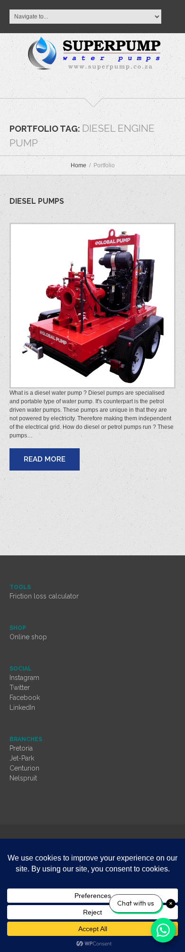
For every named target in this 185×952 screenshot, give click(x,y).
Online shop (28, 637)
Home (78, 165)
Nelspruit (23, 778)
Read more (44, 459)
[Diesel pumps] (92, 305)
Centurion (24, 768)
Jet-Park (21, 758)
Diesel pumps (36, 201)
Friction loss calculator (44, 596)
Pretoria (21, 748)
